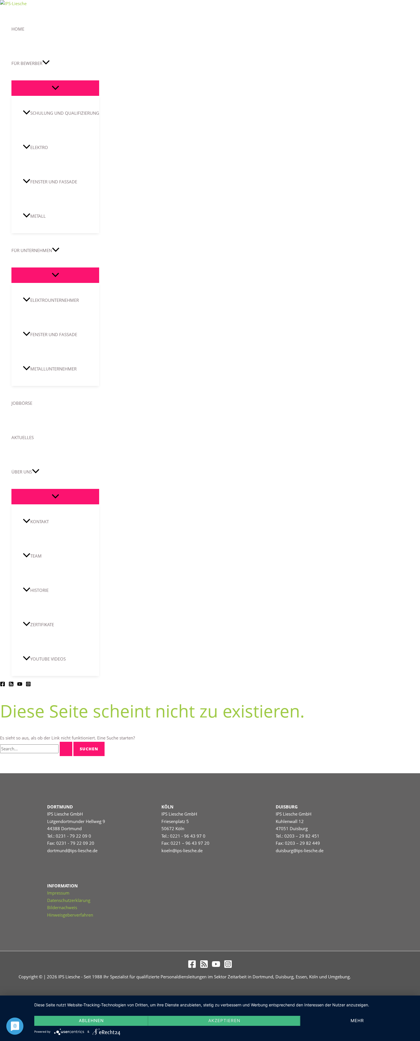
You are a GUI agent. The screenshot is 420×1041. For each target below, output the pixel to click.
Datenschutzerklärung (68, 900)
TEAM (36, 556)
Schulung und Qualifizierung (64, 113)
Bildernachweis (62, 907)
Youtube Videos (48, 659)
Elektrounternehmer (54, 300)
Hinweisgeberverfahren (70, 915)
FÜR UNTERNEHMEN (31, 250)
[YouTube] (19, 685)
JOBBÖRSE (21, 403)
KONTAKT (39, 521)
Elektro (39, 147)
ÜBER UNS (21, 472)
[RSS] (11, 685)
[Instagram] (28, 685)
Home (17, 29)
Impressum (58, 893)
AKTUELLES (22, 437)
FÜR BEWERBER (26, 63)
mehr (357, 1020)
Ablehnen (91, 1020)
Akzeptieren (224, 1020)
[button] (46, 63)
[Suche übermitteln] (66, 749)
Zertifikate (42, 624)
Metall (38, 216)
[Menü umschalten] (55, 88)
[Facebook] (2, 685)
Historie (39, 590)
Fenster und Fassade (53, 182)
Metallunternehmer (53, 369)
